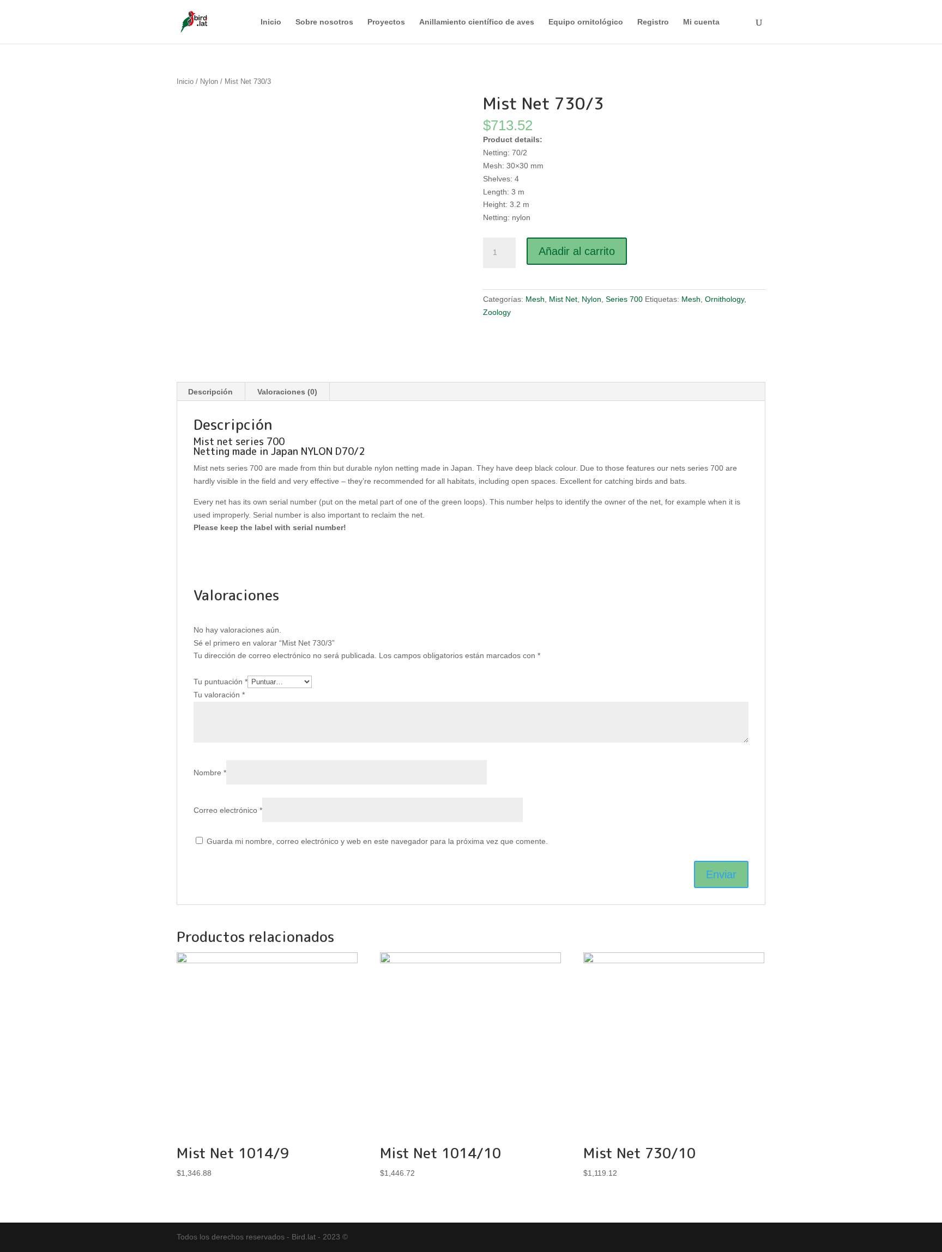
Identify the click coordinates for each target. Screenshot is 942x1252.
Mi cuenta (701, 22)
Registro (653, 22)
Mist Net (563, 299)
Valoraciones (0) (287, 391)
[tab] (210, 391)
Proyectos (386, 22)
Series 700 (624, 299)
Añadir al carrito (577, 251)
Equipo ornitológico (585, 22)
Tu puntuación (220, 681)
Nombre (210, 772)
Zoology (497, 312)
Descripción (210, 391)
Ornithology (724, 299)
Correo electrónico (228, 810)
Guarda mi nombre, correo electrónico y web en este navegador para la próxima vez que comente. (377, 841)
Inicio (271, 22)
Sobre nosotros (324, 22)
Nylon (209, 81)
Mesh (535, 299)
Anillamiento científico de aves (476, 22)
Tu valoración (219, 694)
